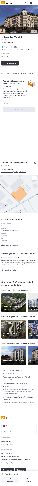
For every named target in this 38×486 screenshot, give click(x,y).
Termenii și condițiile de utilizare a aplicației (15, 460)
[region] (19, 194)
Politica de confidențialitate (10, 456)
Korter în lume (6, 441)
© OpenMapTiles (18, 212)
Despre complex (28, 73)
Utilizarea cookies (7, 453)
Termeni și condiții (7, 463)
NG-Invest (4, 56)
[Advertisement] (19, 136)
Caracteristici (15, 73)
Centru (24, 172)
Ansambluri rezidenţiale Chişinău (11, 172)
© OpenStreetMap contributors (30, 212)
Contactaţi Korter (7, 445)
